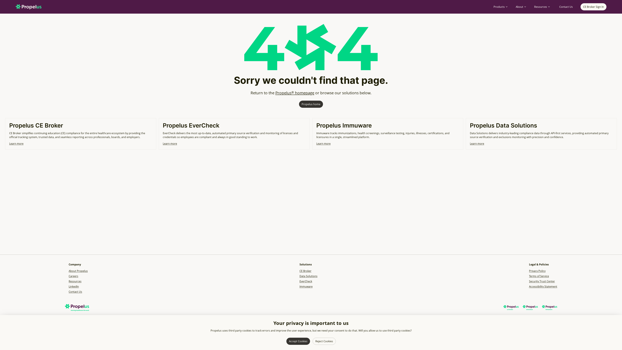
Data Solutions (308, 276)
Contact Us (566, 7)
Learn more (16, 143)
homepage (294, 92)
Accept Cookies (298, 341)
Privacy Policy (537, 271)
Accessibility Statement (543, 286)
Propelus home (311, 104)
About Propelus (78, 271)
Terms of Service (539, 276)
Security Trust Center (542, 281)
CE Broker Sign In (593, 7)
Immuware (306, 286)
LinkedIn (74, 286)
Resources (540, 7)
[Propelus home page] (31, 6)
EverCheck (305, 281)
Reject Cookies (324, 341)
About (519, 7)
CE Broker (305, 271)
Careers (73, 276)
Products (499, 7)
